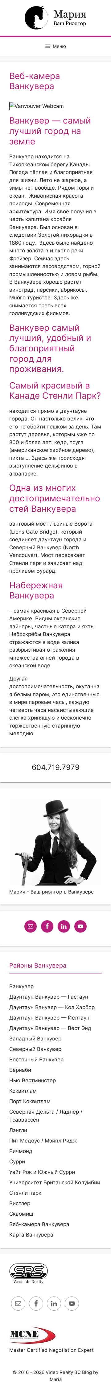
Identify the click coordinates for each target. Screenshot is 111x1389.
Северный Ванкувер (35, 1049)
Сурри (17, 1161)
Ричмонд (20, 1151)
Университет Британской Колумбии (54, 1182)
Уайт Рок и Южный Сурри (42, 1172)
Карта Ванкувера (31, 1235)
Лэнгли (18, 1130)
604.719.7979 (56, 767)
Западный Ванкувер (35, 1039)
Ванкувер (21, 986)
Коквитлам (23, 1091)
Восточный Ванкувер (36, 1059)
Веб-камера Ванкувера (39, 1224)
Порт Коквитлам (30, 1101)
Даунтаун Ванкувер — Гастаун (48, 997)
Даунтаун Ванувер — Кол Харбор (52, 1007)
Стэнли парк (25, 1193)
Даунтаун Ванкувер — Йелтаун (49, 1018)
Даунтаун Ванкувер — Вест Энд (50, 1028)
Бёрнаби (20, 1070)
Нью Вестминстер (32, 1080)
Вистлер (19, 1203)
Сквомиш (21, 1214)
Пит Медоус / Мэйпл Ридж (43, 1141)
